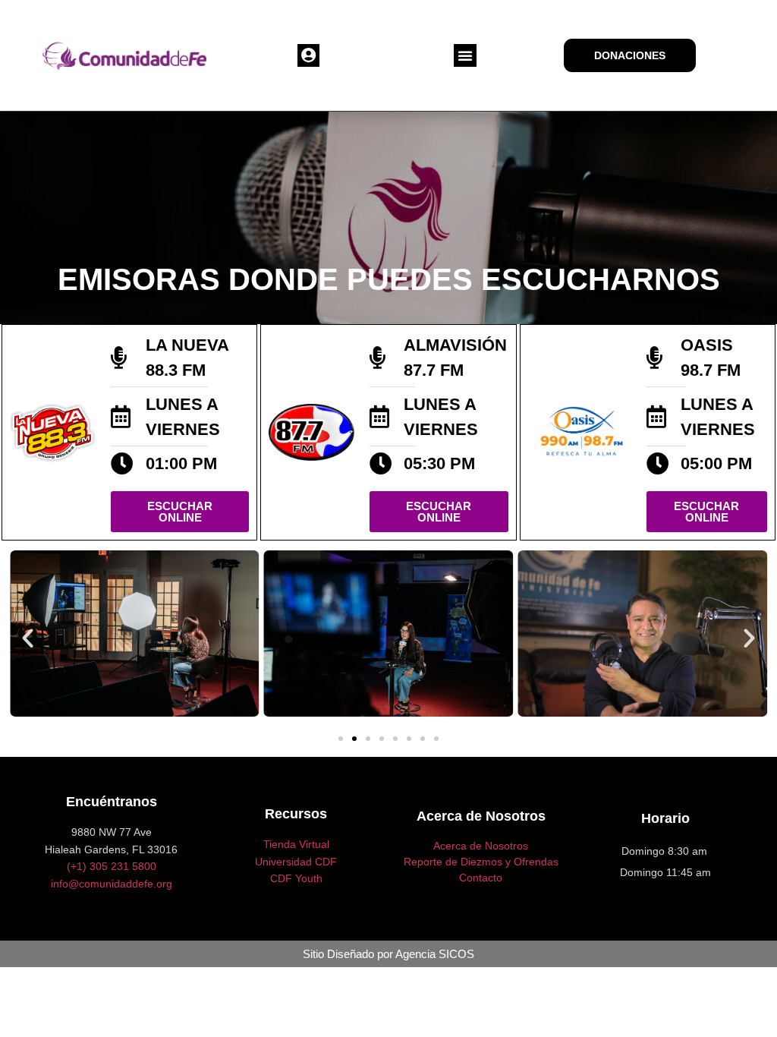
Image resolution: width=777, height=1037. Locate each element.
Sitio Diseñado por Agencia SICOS (388, 953)
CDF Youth (296, 878)
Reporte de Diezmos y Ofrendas (481, 862)
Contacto (480, 878)
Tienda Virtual (296, 844)
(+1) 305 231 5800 (111, 866)
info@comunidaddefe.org (111, 884)
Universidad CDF (296, 862)
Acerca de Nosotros (480, 846)
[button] (308, 55)
